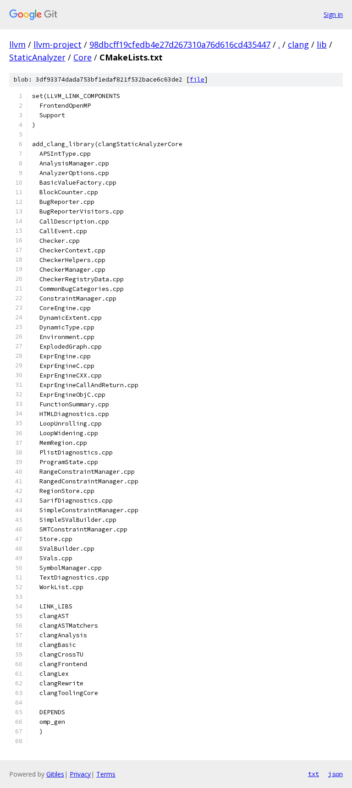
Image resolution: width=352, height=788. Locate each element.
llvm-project (57, 44)
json (335, 774)
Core (82, 57)
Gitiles (55, 774)
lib (322, 44)
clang (298, 44)
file (197, 79)
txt (313, 774)
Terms (106, 774)
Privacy (80, 774)
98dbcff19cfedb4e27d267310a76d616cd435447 (179, 44)
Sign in (333, 14)
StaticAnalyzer (37, 57)
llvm (17, 44)
